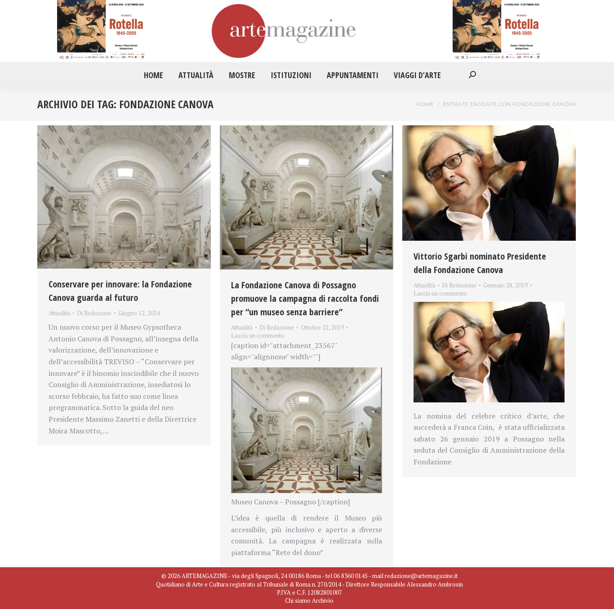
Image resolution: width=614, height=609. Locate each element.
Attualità (59, 313)
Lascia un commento (258, 335)
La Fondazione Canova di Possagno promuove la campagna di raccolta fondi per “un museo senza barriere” (305, 298)
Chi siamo (298, 600)
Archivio (323, 600)
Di (94, 313)
